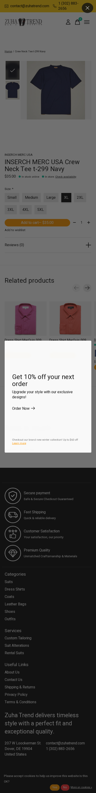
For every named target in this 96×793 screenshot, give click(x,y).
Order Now (21, 408)
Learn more (19, 443)
